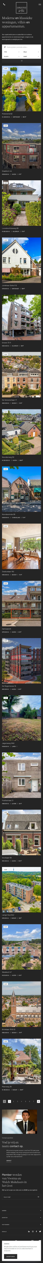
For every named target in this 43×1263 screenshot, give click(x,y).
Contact (8, 1160)
